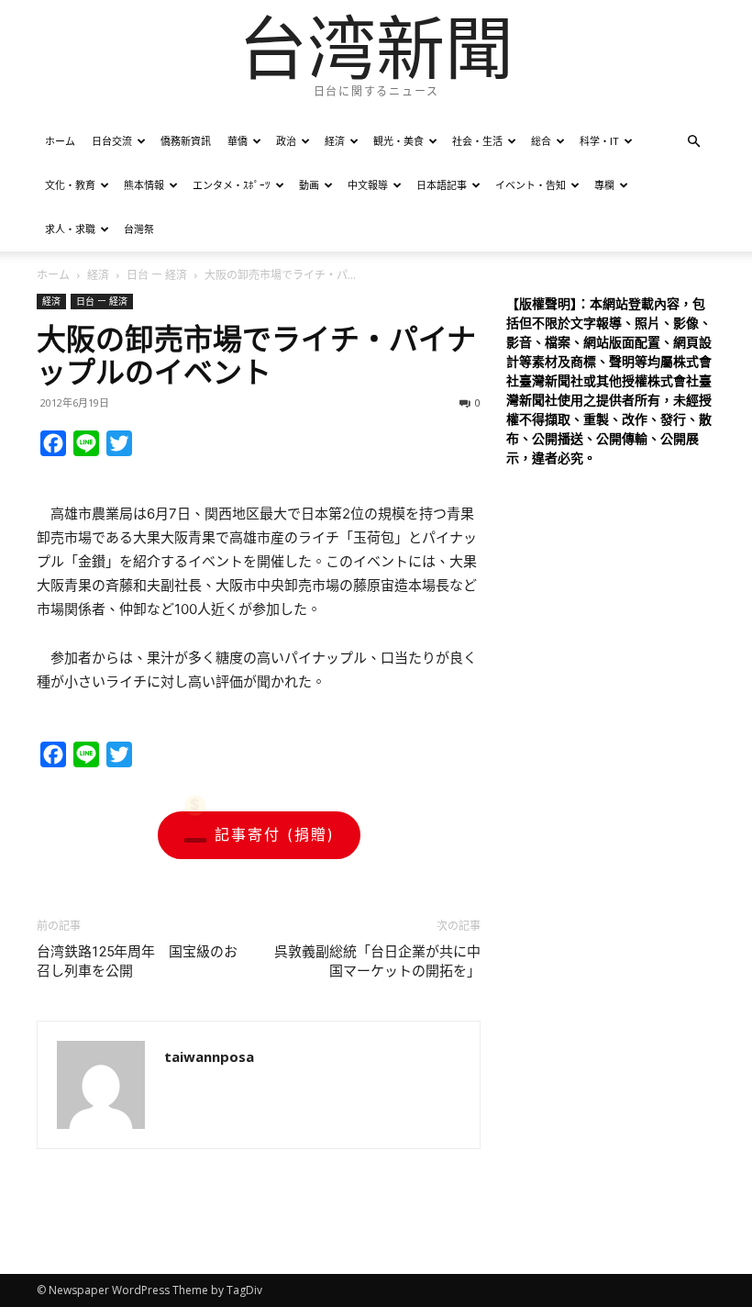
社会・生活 (477, 141)
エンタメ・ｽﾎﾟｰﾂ (232, 185)
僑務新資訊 (185, 141)
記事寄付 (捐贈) (275, 834)
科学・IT (599, 141)
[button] (693, 142)
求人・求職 (70, 229)
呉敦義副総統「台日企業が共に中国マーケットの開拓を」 (377, 961)
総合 (541, 141)
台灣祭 (139, 229)
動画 (309, 185)
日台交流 (112, 141)
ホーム (60, 141)
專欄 (604, 185)
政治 (286, 141)
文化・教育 (70, 185)
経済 (335, 141)
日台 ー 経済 (157, 275)
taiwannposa (209, 1056)
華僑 (237, 141)
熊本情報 (144, 185)
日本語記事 (441, 185)
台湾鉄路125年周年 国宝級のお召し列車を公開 (137, 961)
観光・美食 (398, 141)
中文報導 (368, 185)
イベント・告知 (530, 185)
